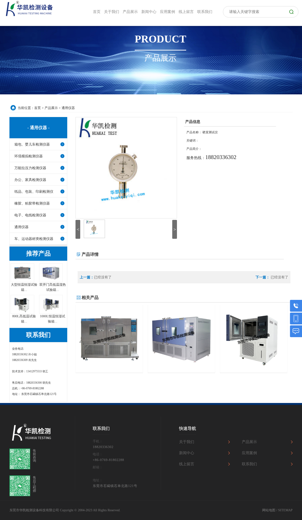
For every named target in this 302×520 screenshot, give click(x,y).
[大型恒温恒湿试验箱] (22, 281)
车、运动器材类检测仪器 (33, 239)
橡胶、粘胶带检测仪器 (32, 203)
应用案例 (249, 453)
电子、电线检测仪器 (30, 215)
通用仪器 (68, 108)
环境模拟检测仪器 (28, 156)
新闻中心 (186, 453)
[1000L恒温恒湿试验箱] (51, 313)
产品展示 (51, 108)
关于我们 (186, 442)
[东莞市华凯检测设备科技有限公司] (28, 8)
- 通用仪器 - (38, 127)
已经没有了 (103, 277)
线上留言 (186, 464)
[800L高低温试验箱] (22, 313)
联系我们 (249, 464)
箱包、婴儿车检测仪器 (32, 144)
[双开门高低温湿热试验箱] (51, 281)
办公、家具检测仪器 (30, 180)
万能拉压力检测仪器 (30, 168)
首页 (37, 108)
